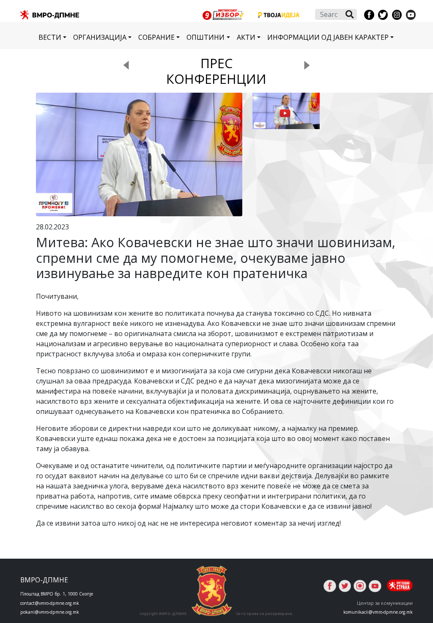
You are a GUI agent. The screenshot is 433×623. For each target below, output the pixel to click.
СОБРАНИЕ (156, 37)
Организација (99, 37)
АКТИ (246, 37)
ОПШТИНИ (205, 37)
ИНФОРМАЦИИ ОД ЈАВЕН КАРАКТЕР (328, 37)
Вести (49, 37)
